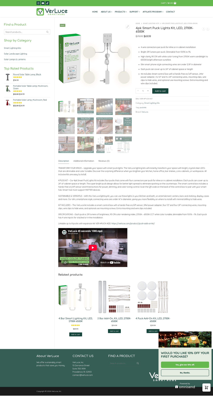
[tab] (63, 161)
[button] (127, 26)
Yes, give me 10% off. (185, 365)
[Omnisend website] (185, 385)
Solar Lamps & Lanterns (15, 59)
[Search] (47, 32)
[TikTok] (47, 3)
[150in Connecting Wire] (203, 29)
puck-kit (143, 107)
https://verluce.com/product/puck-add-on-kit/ (133, 223)
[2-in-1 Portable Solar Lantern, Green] (207, 29)
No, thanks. (185, 373)
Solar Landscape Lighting (15, 53)
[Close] (209, 334)
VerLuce (145, 112)
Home (138, 23)
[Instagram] (38, 3)
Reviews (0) (104, 161)
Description (63, 161)
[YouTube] (43, 3)
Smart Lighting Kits (151, 23)
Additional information (83, 161)
